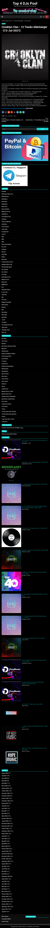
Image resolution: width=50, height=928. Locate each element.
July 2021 (4, 911)
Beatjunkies (4, 204)
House (3, 386)
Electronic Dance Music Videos (9, 434)
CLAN (3, 20)
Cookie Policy (5, 921)
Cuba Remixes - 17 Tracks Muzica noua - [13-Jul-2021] (36, 120)
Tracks (15, 115)
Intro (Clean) (5, 269)
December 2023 (5, 853)
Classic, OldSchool (6, 221)
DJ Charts (4, 361)
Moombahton (5, 371)
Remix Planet (5, 304)
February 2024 (5, 848)
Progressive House (6, 404)
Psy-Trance (4, 401)
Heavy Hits (4, 259)
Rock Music (4, 312)
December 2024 (5, 823)
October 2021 (5, 904)
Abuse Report (5, 916)
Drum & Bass (5, 358)
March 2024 (4, 846)
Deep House (5, 363)
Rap (2, 297)
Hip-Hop (4, 251)
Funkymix (4, 249)
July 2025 (4, 806)
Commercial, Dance (6, 356)
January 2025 (5, 821)
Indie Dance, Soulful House (8, 399)
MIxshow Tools (5, 279)
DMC (3, 236)
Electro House (5, 373)
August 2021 (5, 909)
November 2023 (5, 856)
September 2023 (6, 861)
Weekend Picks (46, 16)
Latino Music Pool (6, 277)
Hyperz (3, 257)
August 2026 (5, 773)
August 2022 (5, 879)
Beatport (4, 343)
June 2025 (4, 808)
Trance (3, 416)
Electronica (4, 376)
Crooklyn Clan (5, 231)
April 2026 (4, 783)
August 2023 (5, 863)
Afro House (4, 341)
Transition (4, 322)
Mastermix (4, 282)
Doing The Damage (6, 244)
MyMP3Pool (5, 284)
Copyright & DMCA (6, 919)
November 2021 (5, 901)
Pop (3, 287)
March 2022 (4, 891)
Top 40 (3, 319)
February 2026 (5, 788)
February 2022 (5, 894)
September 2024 (6, 831)
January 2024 (5, 851)
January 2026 (5, 790)
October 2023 (5, 858)
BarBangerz (4, 199)
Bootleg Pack (5, 351)
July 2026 (4, 775)
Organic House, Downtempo (8, 396)
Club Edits (4, 219)
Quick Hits (4, 294)
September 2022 (6, 876)
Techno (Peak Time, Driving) (9, 411)
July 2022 (4, 881)
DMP (3, 239)
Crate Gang (4, 229)
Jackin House (5, 388)
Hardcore (4, 383)
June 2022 (4, 884)
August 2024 (5, 833)
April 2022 (4, 889)
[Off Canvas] (2, 16)
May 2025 (4, 811)
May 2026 (4, 780)
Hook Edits (4, 254)
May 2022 (4, 886)
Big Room (4, 348)
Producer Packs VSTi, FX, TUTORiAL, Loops (12, 427)
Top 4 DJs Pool (25, 3)
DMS (3, 241)
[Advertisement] (25, 10)
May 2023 (4, 871)
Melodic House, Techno (7, 391)
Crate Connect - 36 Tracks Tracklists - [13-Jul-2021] (12, 120)
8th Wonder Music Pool (7, 194)
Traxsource (4, 421)
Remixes (4, 307)
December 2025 (5, 793)
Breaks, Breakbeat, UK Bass (8, 353)
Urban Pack (4, 327)
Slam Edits (4, 317)
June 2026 (4, 778)
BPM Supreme (5, 196)
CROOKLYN (10, 115)
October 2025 (5, 798)
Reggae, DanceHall (6, 302)
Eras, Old (4, 246)
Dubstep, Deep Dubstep (7, 366)
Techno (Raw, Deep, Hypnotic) (9, 414)
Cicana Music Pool (6, 216)
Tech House (5, 406)
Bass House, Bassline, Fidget (9, 346)
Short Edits (4, 314)
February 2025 (5, 818)
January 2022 (5, 896)
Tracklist (3, 23)
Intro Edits (4, 274)
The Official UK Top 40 (7, 324)
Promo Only (4, 292)
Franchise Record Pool (7, 262)
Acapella (4, 191)
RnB (3, 309)
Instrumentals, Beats (7, 267)
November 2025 (5, 795)
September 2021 (6, 906)
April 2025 (4, 813)
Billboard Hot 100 (6, 211)
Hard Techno (5, 381)
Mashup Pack (5, 368)
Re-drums (4, 299)
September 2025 (6, 801)
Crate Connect (5, 226)
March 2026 (4, 785)
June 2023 (4, 868)
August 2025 (5, 803)
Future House (5, 378)
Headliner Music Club (7, 264)
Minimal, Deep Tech (6, 394)
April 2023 (4, 873)
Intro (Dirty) (4, 272)
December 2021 (5, 899)
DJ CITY (4, 234)
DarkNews (29, 926)
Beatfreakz (4, 201)
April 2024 (4, 843)
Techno (3, 409)
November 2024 (5, 826)
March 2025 (4, 816)
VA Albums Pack (6, 330)
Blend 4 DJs (4, 206)
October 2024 (5, 828)
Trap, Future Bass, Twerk (8, 419)
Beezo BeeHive (5, 209)
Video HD (4, 332)
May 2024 (4, 841)
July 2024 (4, 836)
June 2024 (4, 838)
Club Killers (4, 224)
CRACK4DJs (5, 214)
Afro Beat (4, 338)
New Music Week (6, 289)
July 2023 (4, 866)
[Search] (43, 17)
